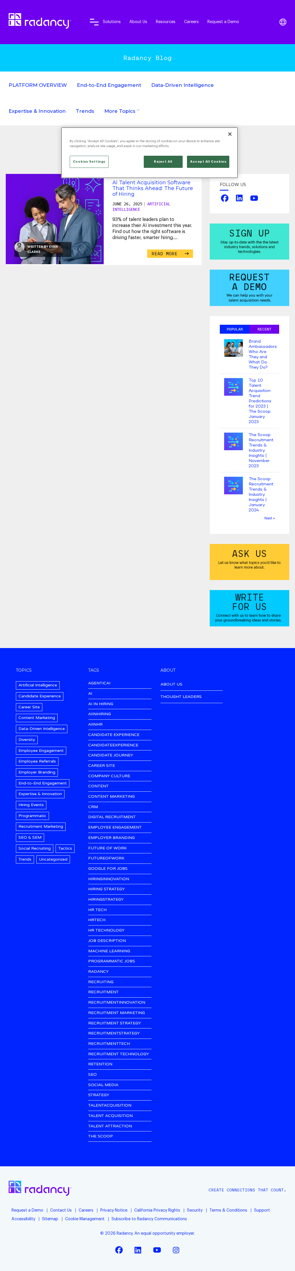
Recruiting (101, 982)
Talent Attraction (110, 1126)
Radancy (98, 972)
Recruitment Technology (118, 1054)
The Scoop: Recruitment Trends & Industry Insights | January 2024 (261, 494)
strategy (98, 1095)
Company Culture (109, 776)
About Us (138, 22)
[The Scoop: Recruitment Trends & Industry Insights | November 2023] (233, 442)
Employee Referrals (37, 761)
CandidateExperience (113, 745)
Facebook (224, 198)
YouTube (254, 198)
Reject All (163, 161)
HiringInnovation (108, 879)
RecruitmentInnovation (116, 1002)
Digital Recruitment (112, 817)
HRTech (96, 920)
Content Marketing (36, 717)
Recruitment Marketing (40, 826)
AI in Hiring (100, 704)
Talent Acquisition (110, 1116)
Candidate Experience (39, 696)
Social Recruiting (34, 848)
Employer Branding (36, 772)
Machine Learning (109, 951)
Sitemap (50, 1219)
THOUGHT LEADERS (181, 696)
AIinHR (95, 724)
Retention (100, 1064)
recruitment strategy (114, 1023)
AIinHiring (99, 714)
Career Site (29, 707)
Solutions (112, 22)
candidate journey (110, 755)
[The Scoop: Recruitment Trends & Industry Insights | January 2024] (233, 486)
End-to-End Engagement (109, 85)
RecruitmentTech (109, 1044)
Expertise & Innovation (37, 111)
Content (98, 786)
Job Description (107, 941)
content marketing (111, 797)
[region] (149, 152)
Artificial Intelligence (37, 685)
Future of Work (107, 848)
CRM (93, 807)
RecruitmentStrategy (114, 1033)
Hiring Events (31, 804)
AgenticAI (99, 683)
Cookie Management (85, 1219)
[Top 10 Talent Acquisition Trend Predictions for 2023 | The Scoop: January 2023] (233, 387)
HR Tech (97, 910)
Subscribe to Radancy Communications (149, 1219)
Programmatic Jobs (111, 961)
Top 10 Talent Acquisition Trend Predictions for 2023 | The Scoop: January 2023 (260, 401)
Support (262, 1210)
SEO (92, 1075)
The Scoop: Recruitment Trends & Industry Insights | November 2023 (261, 450)
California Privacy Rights (157, 1210)
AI (90, 694)
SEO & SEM (29, 837)
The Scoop (100, 1136)
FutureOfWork (106, 858)
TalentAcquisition (109, 1105)
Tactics (65, 848)
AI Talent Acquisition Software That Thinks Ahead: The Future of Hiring (152, 188)
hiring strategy (106, 889)
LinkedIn (239, 198)
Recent (264, 329)
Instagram (176, 1250)
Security (195, 1210)
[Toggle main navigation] (94, 22)
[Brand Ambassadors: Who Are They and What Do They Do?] (233, 348)
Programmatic (32, 815)
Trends (85, 111)
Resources (165, 22)
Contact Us (61, 1210)
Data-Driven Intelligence (182, 85)
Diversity (26, 739)
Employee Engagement (41, 750)
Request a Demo (223, 22)
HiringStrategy (106, 900)
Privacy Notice (113, 1210)
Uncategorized (53, 859)
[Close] (230, 134)
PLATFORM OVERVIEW (38, 85)
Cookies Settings (89, 161)
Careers (191, 22)
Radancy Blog (147, 57)
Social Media (103, 1085)
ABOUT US (171, 684)
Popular (235, 329)
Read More (166, 253)
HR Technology (106, 930)
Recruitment (103, 992)
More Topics (119, 111)
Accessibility (23, 1219)
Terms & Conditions (228, 1210)
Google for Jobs (108, 869)
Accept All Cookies (208, 161)
